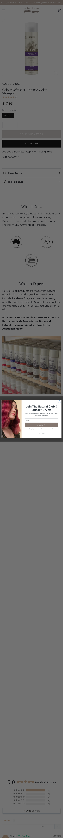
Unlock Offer (41, 425)
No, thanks (41, 433)
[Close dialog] (59, 402)
